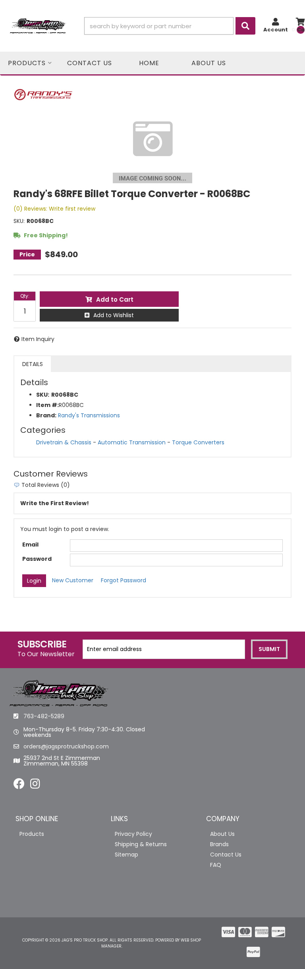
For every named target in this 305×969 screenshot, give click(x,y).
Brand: (46, 415)
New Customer (72, 580)
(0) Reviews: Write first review (54, 209)
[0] (300, 26)
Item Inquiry (37, 339)
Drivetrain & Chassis (63, 442)
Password (37, 559)
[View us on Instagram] (35, 786)
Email (30, 544)
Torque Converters (198, 442)
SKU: (19, 221)
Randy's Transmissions (89, 415)
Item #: (47, 405)
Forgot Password (123, 580)
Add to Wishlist (113, 315)
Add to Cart (114, 299)
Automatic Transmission (132, 442)
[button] (169, 26)
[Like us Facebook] (19, 786)
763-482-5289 (43, 716)
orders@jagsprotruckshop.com (66, 746)
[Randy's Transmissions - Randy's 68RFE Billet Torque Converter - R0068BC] (43, 94)
